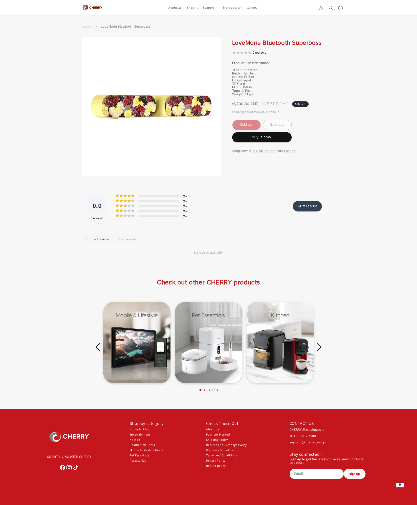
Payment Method (218, 434)
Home (86, 26)
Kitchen (135, 440)
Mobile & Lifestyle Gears (146, 450)
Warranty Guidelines (220, 450)
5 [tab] (213, 390)
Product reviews (98, 239)
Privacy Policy (215, 460)
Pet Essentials (139, 455)
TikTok (257, 150)
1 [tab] (200, 390)
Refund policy (215, 466)
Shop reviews (127, 239)
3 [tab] (207, 390)
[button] (192, 7)
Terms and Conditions (221, 455)
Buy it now (261, 137)
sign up (354, 474)
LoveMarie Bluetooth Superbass (126, 26)
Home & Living (140, 429)
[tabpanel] (137, 342)
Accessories (138, 460)
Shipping (238, 112)
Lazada (289, 150)
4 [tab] (210, 390)
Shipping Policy (217, 440)
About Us (212, 429)
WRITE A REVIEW (307, 206)
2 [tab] (204, 390)
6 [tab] (217, 390)
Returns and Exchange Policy (226, 445)
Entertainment (140, 434)
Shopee (271, 150)
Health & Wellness (142, 445)
